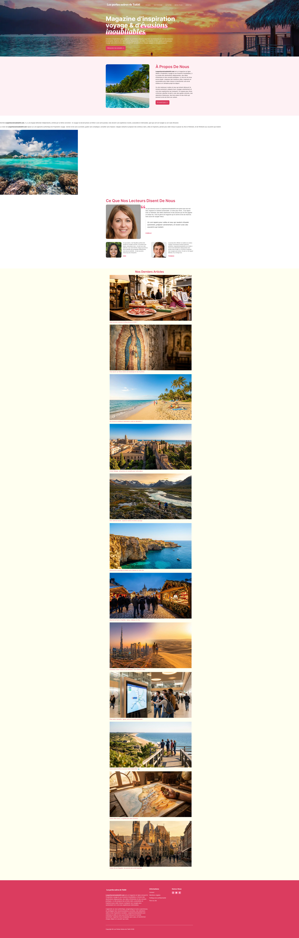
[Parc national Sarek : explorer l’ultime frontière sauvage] (151, 497)
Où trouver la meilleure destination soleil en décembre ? (126, 421)
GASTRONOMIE (158, 5)
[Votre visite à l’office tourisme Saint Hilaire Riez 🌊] (151, 745)
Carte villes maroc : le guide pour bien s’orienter (124, 818)
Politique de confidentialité (157, 898)
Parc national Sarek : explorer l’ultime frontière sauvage (126, 520)
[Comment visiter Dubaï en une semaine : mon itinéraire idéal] (151, 645)
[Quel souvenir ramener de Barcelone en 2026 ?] (151, 298)
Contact (151, 892)
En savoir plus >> (162, 102)
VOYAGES (148, 5)
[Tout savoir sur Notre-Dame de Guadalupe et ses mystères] (151, 348)
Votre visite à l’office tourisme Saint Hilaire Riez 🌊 (125, 769)
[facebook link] (179, 892)
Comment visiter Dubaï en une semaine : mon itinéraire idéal (127, 669)
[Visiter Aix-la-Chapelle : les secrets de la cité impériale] (151, 844)
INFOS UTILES (178, 5)
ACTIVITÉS (168, 5)
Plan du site (153, 900)
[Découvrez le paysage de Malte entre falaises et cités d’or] (151, 546)
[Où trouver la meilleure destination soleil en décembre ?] (151, 397)
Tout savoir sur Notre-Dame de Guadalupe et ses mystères (127, 371)
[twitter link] (176, 892)
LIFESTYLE (189, 5)
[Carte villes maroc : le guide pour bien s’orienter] (151, 794)
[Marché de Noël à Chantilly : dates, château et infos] (151, 596)
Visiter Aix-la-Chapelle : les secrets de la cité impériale (126, 868)
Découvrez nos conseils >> (115, 48)
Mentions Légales (154, 895)
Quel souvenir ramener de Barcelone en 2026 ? (123, 322)
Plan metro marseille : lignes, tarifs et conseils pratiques (126, 719)
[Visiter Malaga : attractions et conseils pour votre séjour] (151, 447)
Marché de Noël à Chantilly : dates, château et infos (125, 620)
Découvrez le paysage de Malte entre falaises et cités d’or (127, 570)
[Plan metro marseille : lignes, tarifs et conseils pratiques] (151, 695)
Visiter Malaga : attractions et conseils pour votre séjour (126, 471)
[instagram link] (173, 892)
